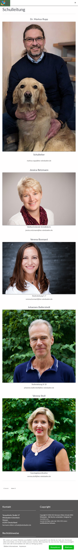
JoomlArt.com (44, 519)
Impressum (22, 546)
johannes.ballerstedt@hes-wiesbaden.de (39, 388)
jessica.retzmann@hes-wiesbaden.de (39, 230)
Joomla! (42, 521)
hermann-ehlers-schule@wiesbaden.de (16, 525)
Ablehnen (68, 547)
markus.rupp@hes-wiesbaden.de (39, 161)
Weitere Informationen (11, 546)
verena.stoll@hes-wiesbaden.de (39, 476)
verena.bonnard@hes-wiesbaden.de (39, 299)
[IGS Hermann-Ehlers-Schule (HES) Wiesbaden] (5, 3)
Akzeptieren (55, 547)
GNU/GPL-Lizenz (62, 521)
